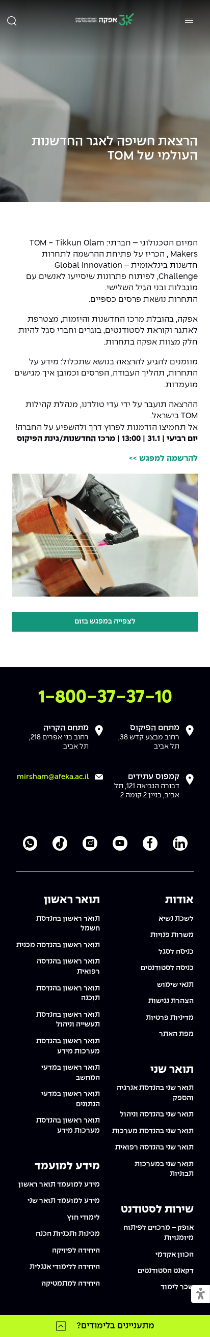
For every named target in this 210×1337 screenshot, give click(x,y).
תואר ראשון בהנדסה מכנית (58, 945)
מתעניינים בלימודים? (115, 1326)
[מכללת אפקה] (104, 20)
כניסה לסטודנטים (167, 968)
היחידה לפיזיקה (76, 1250)
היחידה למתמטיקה (70, 1283)
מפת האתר (176, 1034)
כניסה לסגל (176, 951)
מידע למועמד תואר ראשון (59, 1184)
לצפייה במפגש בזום (105, 621)
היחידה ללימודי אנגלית (65, 1266)
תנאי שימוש (175, 984)
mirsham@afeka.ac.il (53, 777)
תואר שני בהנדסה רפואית (154, 1147)
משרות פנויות (172, 935)
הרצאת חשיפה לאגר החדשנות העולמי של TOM (115, 149)
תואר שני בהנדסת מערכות (153, 1131)
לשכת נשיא (176, 918)
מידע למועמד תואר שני (64, 1200)
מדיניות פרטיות (170, 1017)
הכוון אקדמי (174, 1254)
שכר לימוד (177, 1287)
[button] (200, 1294)
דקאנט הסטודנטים (166, 1270)
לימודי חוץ (83, 1217)
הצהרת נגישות (171, 1001)
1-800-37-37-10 (105, 697)
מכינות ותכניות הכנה (68, 1233)
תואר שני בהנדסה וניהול (157, 1114)
